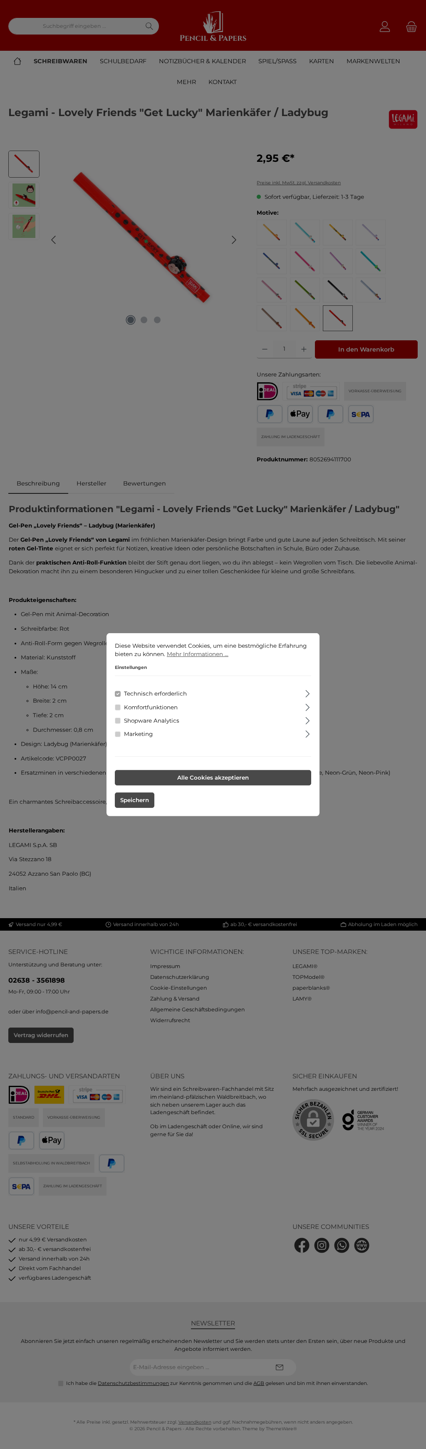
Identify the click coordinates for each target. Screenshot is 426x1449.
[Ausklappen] (307, 692)
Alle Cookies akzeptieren (213, 777)
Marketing (138, 734)
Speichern (134, 800)
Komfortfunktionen (151, 707)
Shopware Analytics (151, 720)
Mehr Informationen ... (197, 654)
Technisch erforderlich (155, 693)
